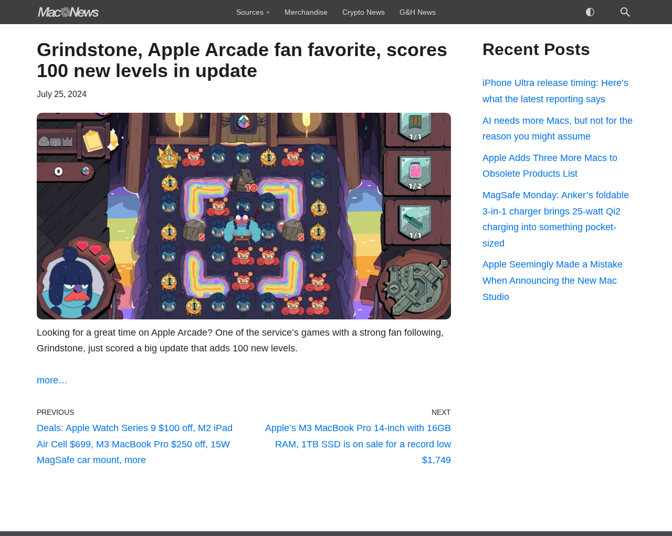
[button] (268, 12)
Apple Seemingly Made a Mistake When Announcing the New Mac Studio (552, 280)
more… (52, 380)
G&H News (418, 12)
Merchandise (306, 12)
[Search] (625, 12)
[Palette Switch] (590, 12)
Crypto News (363, 12)
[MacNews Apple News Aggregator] (68, 12)
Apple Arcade (179, 332)
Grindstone (60, 348)
